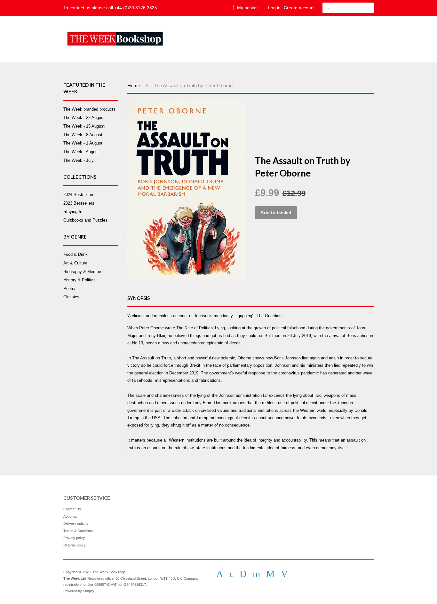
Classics (71, 296)
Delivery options (75, 523)
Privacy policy (74, 538)
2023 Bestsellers (78, 203)
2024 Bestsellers (78, 194)
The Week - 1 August (82, 143)
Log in (274, 7)
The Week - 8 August (82, 134)
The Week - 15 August (84, 126)
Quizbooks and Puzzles (85, 220)
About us (70, 516)
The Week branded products (89, 109)
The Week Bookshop (108, 572)
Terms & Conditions (78, 531)
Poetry (69, 288)
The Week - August (81, 151)
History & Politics (79, 280)
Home (133, 85)
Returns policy (74, 545)
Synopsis (138, 298)
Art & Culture (75, 263)
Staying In (72, 211)
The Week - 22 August (84, 117)
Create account (299, 7)
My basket (247, 7)
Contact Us (72, 509)
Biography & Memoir (82, 271)
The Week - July (78, 160)
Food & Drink (75, 254)
